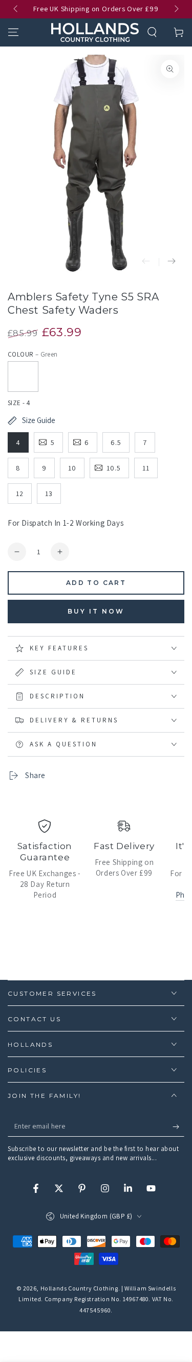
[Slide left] (16, 9)
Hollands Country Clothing (79, 1288)
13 (49, 493)
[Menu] (13, 32)
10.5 (113, 468)
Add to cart (96, 582)
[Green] (23, 376)
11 (146, 468)
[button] (152, 32)
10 (72, 468)
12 (20, 493)
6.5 (116, 442)
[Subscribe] (178, 1126)
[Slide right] (175, 9)
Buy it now (96, 611)
